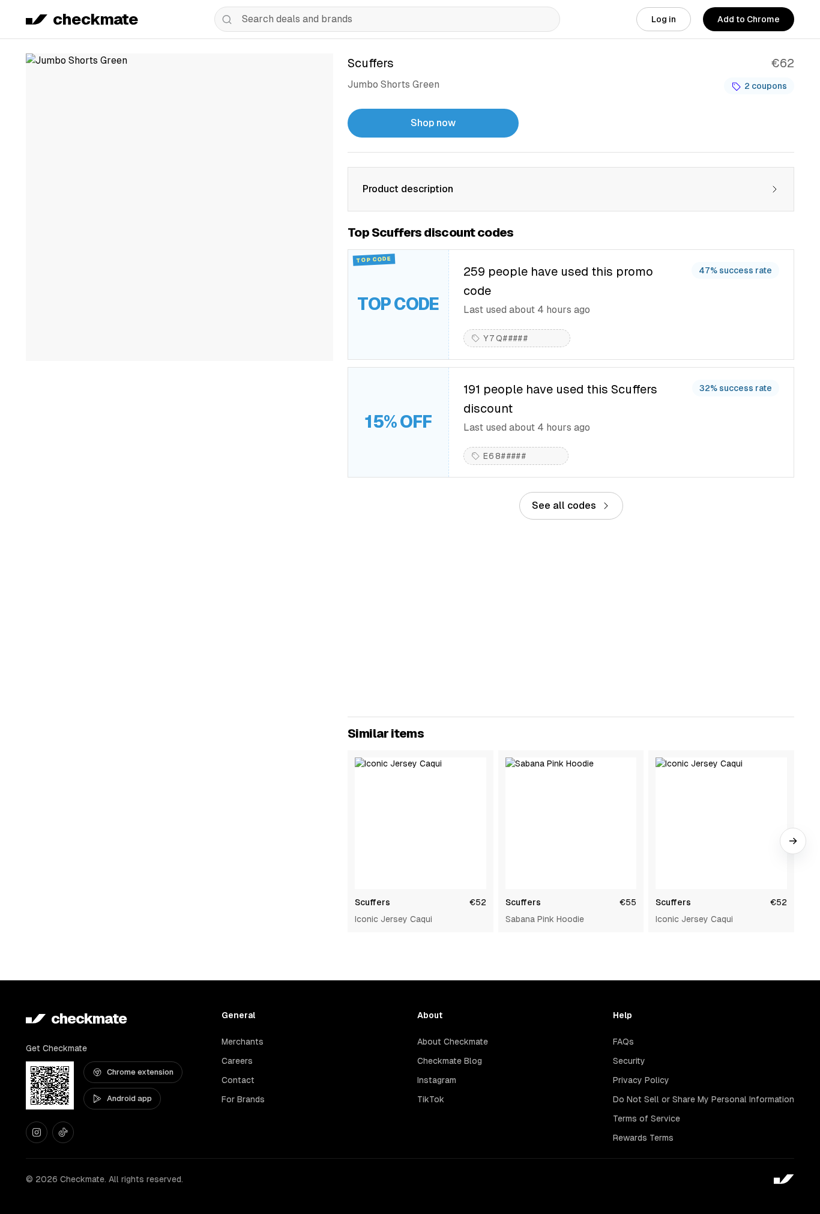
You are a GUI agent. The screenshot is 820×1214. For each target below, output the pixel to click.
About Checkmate (452, 1041)
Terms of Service (646, 1118)
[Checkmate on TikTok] (63, 1132)
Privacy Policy (641, 1080)
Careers (237, 1061)
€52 (477, 902)
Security (629, 1061)
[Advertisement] (571, 618)
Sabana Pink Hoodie (544, 919)
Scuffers (372, 902)
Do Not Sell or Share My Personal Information (703, 1099)
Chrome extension (140, 1071)
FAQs (623, 1041)
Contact (238, 1080)
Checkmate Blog (449, 1061)
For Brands (243, 1099)
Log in (663, 19)
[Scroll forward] (793, 841)
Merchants (243, 1041)
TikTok (430, 1099)
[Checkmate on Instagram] (36, 1132)
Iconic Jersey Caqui (393, 919)
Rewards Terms (643, 1138)
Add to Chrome (748, 19)
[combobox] (387, 19)
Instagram (436, 1080)
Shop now (433, 123)
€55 (628, 902)
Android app (129, 1098)
